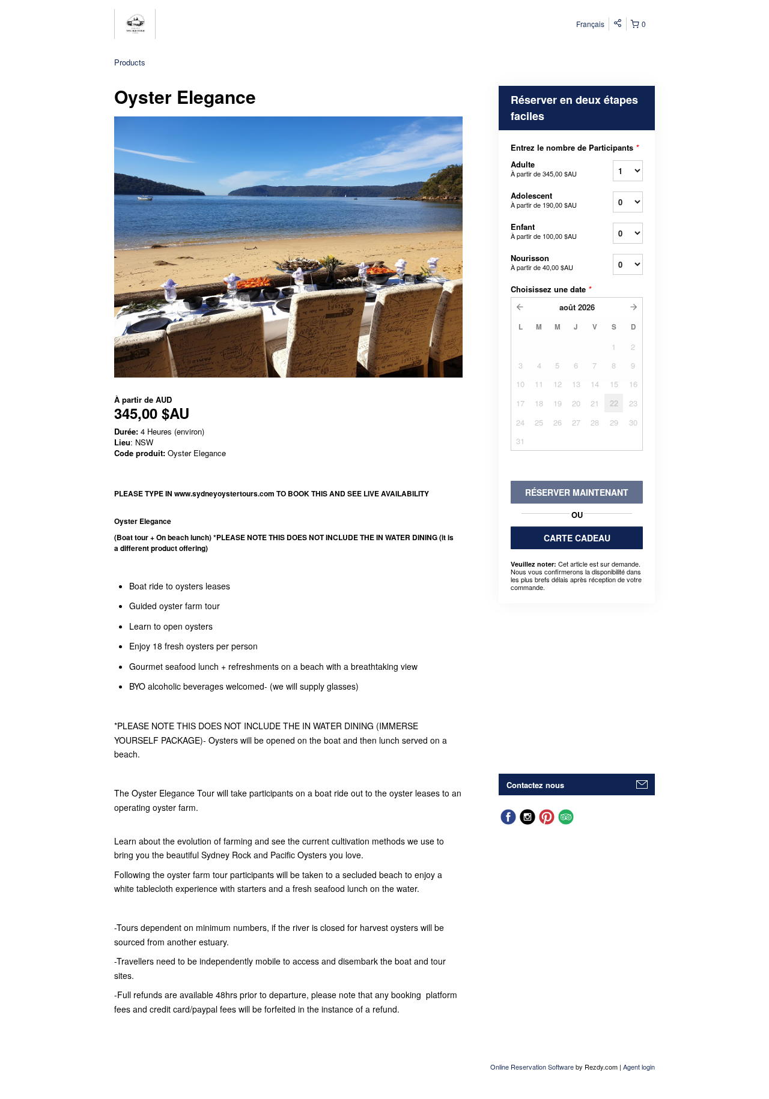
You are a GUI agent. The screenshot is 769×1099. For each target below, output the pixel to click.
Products (129, 62)
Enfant (544, 231)
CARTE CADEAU (577, 538)
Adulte (544, 168)
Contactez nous (535, 784)
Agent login (639, 1066)
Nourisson (542, 262)
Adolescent (544, 199)
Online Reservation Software (532, 1066)
